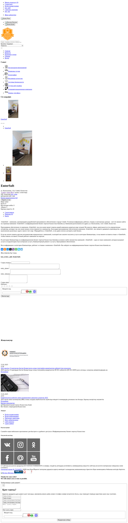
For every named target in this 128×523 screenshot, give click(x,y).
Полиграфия (12, 75)
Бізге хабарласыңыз (11, 420)
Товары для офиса (14, 93)
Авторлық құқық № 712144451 (11, 469)
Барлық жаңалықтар (8, 403)
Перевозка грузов (14, 71)
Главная (7, 51)
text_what (14, 194)
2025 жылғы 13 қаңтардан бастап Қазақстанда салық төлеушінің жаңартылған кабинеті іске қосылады (36, 368)
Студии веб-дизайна (15, 86)
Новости (8, 53)
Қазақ (12, 24)
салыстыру (23, 192)
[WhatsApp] (16, 249)
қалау (17, 192)
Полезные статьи (10, 54)
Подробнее (4, 372)
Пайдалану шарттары (12, 418)
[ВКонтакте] (2, 249)
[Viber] (13, 249)
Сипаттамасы (9, 212)
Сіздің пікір (5, 282)
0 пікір (3, 192)
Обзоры (7, 56)
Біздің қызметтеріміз (12, 414)
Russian (14, 22)
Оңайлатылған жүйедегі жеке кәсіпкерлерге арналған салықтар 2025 (24, 398)
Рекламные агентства (15, 78)
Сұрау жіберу (9, 423)
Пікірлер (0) (9, 214)
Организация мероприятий (17, 68)
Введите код (6, 289)
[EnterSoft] (22, 165)
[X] (10, 249)
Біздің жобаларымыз (12, 416)
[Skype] (19, 249)
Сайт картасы (9, 422)
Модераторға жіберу (64, 520)
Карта (7, 216)
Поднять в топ (6, 200)
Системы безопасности (16, 82)
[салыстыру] (1, 123)
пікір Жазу (10, 192)
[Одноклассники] (5, 249)
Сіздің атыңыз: (6, 263)
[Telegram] (21, 249)
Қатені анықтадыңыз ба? (9, 198)
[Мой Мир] (7, 249)
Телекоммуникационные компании (20, 89)
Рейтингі (4, 284)
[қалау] (3, 123)
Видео (7, 58)
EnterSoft (4, 119)
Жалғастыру (5, 296)
